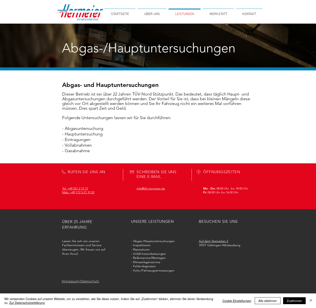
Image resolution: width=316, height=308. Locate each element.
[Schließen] (310, 301)
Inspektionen (142, 245)
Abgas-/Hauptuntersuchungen (154, 241)
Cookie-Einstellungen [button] (236, 301)
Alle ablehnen (267, 301)
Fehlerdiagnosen (144, 266)
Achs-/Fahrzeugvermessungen (153, 270)
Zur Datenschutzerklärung (27, 302)
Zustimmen (294, 301)
